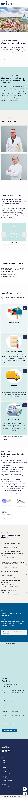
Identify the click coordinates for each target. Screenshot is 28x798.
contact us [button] (6, 59)
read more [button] (9, 147)
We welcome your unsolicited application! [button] (12, 633)
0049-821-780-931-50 (18, 690)
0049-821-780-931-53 (18, 692)
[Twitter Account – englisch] (9, 751)
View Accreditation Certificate (21, 507)
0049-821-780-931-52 (18, 694)
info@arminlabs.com (17, 695)
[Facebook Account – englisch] (3, 751)
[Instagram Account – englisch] (6, 751)
